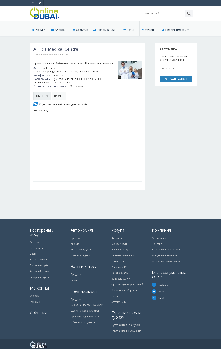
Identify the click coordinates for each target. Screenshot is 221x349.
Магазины (39, 288)
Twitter (161, 291)
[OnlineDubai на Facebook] (33, 3)
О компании (159, 238)
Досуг (39, 30)
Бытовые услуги (120, 278)
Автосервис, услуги (82, 249)
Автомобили (106, 30)
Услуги (149, 30)
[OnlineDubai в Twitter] (39, 3)
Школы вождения (81, 255)
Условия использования (166, 261)
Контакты (158, 243)
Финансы (116, 238)
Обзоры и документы (83, 322)
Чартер (75, 280)
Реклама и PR (119, 267)
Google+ (162, 298)
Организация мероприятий (127, 284)
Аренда (75, 243)
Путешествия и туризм (126, 315)
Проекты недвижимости (85, 316)
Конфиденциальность (165, 255)
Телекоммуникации (122, 255)
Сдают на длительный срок (87, 304)
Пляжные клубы (39, 265)
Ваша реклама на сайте (166, 249)
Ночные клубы (38, 259)
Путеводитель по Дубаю (125, 325)
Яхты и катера (84, 266)
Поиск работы (119, 272)
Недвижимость (175, 30)
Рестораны (36, 248)
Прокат (115, 296)
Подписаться (178, 78)
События (82, 30)
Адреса (60, 30)
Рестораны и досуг (42, 232)
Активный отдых (39, 271)
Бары (33, 253)
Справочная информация (126, 330)
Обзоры (34, 242)
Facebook (163, 284)
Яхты (130, 30)
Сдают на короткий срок (85, 310)
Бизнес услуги (119, 243)
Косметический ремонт (125, 290)
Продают (76, 299)
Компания (161, 230)
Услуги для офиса (121, 249)
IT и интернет (119, 261)
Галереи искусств (40, 277)
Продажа (76, 238)
